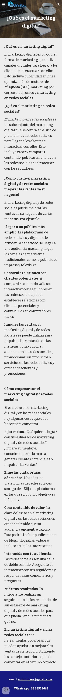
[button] (4, 4)
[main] (31, 23)
